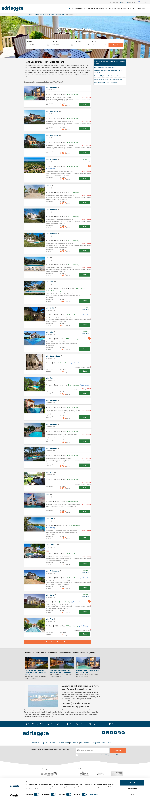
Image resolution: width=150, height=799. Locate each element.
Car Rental (128, 8)
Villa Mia (49, 332)
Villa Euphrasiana (53, 356)
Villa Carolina (51, 545)
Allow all (132, 783)
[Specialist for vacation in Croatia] (36, 733)
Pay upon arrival (97, 724)
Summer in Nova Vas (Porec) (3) (106, 75)
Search (115, 45)
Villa (47, 258)
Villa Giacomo (51, 160)
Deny (132, 794)
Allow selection (132, 788)
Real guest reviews (117, 724)
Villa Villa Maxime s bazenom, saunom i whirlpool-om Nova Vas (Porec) (35, 672)
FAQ (42, 743)
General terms (51, 743)
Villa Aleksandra (52, 571)
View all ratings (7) (86, 572)
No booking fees (55, 724)
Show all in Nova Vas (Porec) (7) (106, 82)
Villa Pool (49, 282)
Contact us (74, 743)
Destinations (141, 8)
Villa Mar (49, 519)
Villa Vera (50, 595)
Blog (114, 743)
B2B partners (85, 743)
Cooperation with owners (101, 743)
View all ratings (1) (86, 161)
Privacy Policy (63, 743)
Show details (94, 794)
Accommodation (79, 8)
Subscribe (118, 750)
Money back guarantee (76, 724)
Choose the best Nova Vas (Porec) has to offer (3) (109, 79)
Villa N (48, 186)
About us (35, 743)
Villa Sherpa (50, 378)
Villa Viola (50, 308)
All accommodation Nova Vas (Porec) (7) (105, 67)
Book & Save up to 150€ (35, 724)
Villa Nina (49, 473)
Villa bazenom (51, 87)
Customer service (132, 2)
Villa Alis (49, 619)
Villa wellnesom (52, 112)
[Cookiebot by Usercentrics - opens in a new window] (14, 795)
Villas (91, 8)
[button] (140, 2)
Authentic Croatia (104, 8)
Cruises (117, 8)
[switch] (53, 794)
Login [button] (123, 2)
